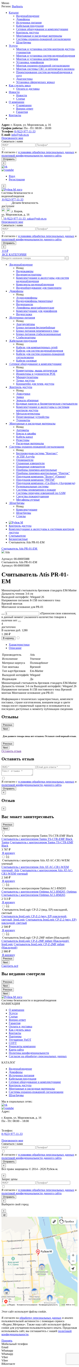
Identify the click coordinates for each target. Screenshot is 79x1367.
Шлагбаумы (23, 42)
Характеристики (19, 644)
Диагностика (24, 78)
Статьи (20, 98)
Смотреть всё (9, 965)
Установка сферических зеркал (35, 82)
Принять (6, 1340)
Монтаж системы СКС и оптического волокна (45, 68)
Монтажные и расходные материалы (39, 35)
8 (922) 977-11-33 (24, 131)
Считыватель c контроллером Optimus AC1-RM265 (33, 894)
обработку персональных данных (40, 1317)
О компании (16, 102)
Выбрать (17, 6)
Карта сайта (16, 1049)
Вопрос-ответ (24, 108)
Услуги (13, 45)
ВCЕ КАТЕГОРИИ (13, 254)
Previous (7, 725)
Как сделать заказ (20, 85)
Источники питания (29, 22)
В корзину (8, 638)
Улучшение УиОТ (20, 1039)
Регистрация (17, 179)
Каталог (14, 12)
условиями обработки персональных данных (46, 152)
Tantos (5, 842)
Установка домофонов (30, 62)
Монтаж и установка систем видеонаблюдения (45, 55)
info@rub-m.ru (20, 134)
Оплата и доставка (28, 88)
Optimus (72, 891)
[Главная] (16, 522)
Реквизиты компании (22, 1046)
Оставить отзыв (11, 751)
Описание (15, 647)
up (4, 1214)
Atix (16, 870)
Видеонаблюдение (27, 15)
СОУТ (13, 1043)
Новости (14, 92)
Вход (12, 176)
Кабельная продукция (30, 25)
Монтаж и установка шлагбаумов (37, 59)
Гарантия (22, 111)
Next (5, 728)
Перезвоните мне (12, 138)
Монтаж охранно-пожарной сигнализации (43, 65)
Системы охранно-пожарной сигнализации (43, 39)
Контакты (15, 115)
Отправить (9, 159)
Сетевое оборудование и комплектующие (42, 29)
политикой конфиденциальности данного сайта (31, 155)
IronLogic (19, 919)
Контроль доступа (27, 32)
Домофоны (23, 19)
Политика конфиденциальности (29, 1052)
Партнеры (15, 1036)
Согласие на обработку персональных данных (38, 1056)
